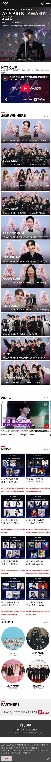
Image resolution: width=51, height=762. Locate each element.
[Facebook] (22, 725)
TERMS (17, 730)
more (46, 116)
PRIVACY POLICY (29, 730)
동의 (7, 758)
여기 (12, 753)
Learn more (13, 473)
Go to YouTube (25, 418)
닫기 (48, 759)
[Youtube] (28, 725)
